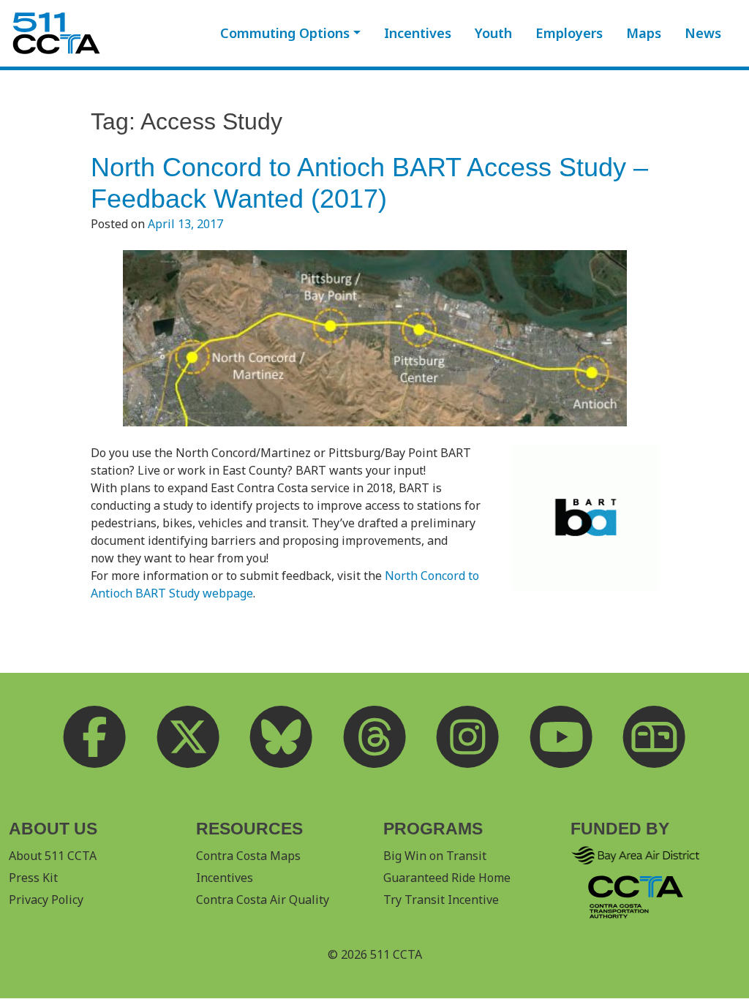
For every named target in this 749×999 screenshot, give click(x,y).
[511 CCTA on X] (188, 737)
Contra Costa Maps (248, 856)
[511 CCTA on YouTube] (561, 737)
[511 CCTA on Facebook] (95, 737)
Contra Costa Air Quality (262, 899)
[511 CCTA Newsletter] (654, 737)
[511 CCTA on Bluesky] (281, 737)
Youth (493, 33)
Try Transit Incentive (441, 899)
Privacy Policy (46, 899)
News (703, 33)
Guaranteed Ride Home (447, 878)
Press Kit (33, 878)
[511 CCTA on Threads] (374, 737)
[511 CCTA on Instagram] (468, 737)
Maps (643, 33)
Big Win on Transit (434, 856)
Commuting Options (285, 33)
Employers (569, 33)
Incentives (417, 33)
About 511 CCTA (53, 856)
